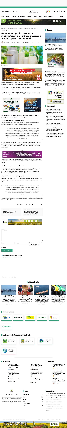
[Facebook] (52, 11)
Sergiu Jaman (12, 369)
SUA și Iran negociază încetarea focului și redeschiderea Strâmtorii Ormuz (55, 73)
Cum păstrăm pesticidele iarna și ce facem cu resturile (14, 379)
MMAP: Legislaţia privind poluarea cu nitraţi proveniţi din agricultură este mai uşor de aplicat (36, 366)
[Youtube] (64, 11)
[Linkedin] (54, 11)
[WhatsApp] (62, 11)
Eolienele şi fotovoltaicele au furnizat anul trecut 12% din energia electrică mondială (31, 212)
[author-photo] (9, 369)
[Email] (38, 204)
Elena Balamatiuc (7, 42)
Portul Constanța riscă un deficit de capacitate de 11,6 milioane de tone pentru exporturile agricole (53, 47)
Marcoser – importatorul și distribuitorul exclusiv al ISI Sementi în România (9, 212)
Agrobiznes (56, 376)
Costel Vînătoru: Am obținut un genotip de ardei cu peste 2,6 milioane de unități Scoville (55, 135)
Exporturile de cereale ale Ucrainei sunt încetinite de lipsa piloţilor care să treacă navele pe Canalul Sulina (55, 82)
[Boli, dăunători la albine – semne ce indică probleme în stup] (27, 380)
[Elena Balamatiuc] (2, 42)
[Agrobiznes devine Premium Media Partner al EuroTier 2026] (49, 366)
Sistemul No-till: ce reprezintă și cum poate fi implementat (13, 373)
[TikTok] (59, 11)
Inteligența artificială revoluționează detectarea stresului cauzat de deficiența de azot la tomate (14, 366)
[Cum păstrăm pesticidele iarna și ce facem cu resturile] (4, 380)
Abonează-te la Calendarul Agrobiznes (9, 277)
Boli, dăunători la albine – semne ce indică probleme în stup (36, 380)
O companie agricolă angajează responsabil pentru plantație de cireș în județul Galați (59, 373)
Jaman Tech (22, 418)
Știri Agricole (8, 28)
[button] (62, 16)
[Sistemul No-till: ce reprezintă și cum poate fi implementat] (4, 374)
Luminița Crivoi (12, 376)
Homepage (3, 28)
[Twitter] (14, 394)
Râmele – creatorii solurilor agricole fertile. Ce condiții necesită (36, 373)
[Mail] (57, 11)
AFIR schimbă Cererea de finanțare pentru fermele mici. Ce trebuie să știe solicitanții (54, 129)
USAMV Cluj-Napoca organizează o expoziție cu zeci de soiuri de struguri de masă (59, 380)
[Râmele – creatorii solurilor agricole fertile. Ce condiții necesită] (27, 374)
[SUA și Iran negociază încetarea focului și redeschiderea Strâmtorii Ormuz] (25, 290)
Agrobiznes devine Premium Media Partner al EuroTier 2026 (59, 365)
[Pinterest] (35, 42)
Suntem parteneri (8, 312)
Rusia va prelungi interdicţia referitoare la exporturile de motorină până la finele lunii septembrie (58, 298)
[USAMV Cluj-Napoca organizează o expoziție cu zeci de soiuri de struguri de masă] (49, 380)
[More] (38, 42)
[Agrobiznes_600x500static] (32, 105)
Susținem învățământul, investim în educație (16, 335)
